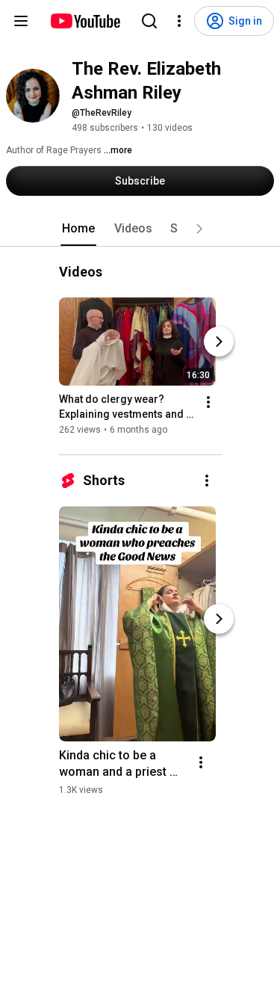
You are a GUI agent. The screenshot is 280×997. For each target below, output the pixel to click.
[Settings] (179, 21)
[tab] (78, 229)
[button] (199, 229)
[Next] (219, 341)
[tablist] (140, 229)
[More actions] (208, 402)
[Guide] (21, 21)
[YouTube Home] (85, 21)
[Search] (149, 21)
